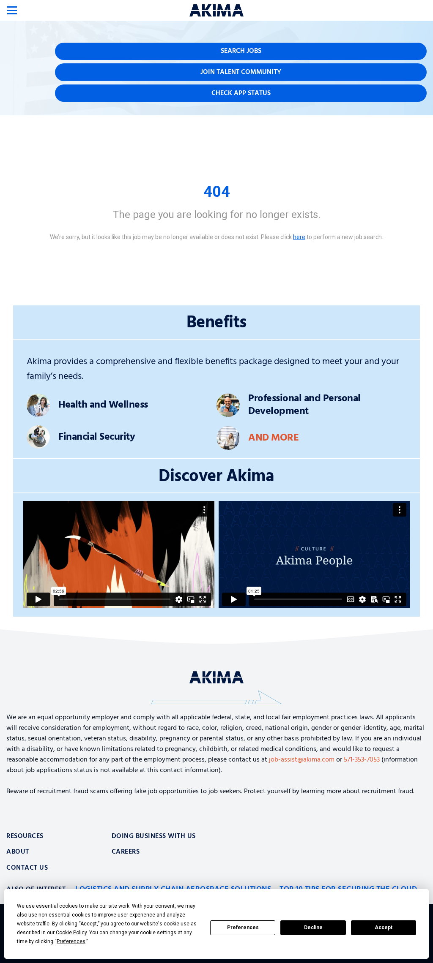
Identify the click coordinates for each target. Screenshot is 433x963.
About (17, 851)
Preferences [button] (71, 941)
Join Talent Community (240, 72)
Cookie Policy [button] (71, 933)
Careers (126, 851)
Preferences (243, 927)
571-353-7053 (362, 759)
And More (273, 438)
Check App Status (241, 93)
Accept (383, 927)
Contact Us (27, 867)
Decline (313, 927)
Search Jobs (241, 51)
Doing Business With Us (154, 836)
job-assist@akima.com (301, 759)
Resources (25, 836)
